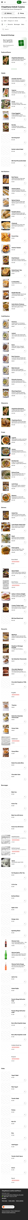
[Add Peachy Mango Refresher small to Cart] (24, 1016)
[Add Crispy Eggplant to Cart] (24, 119)
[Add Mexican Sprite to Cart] (24, 958)
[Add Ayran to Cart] (24, 866)
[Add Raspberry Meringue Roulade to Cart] (24, 652)
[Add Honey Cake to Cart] (24, 733)
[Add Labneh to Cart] (24, 339)
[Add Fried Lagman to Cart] (24, 553)
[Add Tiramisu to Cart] (24, 709)
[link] (10, 24)
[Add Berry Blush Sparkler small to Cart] (24, 1039)
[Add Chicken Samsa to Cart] (24, 194)
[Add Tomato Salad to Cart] (24, 1103)
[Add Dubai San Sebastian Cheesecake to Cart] (24, 721)
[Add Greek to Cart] (24, 107)
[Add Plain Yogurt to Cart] (24, 1091)
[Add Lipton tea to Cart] (24, 981)
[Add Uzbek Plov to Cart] (24, 519)
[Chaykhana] (5, 2)
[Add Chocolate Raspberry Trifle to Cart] (24, 686)
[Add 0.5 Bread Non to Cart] (24, 287)
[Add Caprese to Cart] (24, 96)
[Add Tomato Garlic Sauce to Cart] (24, 1161)
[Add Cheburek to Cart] (24, 229)
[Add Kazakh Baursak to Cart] (24, 298)
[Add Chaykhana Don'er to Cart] (24, 426)
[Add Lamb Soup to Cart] (24, 489)
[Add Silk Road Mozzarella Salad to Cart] (24, 165)
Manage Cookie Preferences (8, 1212)
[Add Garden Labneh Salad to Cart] (24, 154)
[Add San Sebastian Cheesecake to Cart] (24, 663)
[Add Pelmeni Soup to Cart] (24, 478)
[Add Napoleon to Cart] (24, 640)
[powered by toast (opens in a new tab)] (8, 1207)
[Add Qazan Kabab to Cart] (24, 576)
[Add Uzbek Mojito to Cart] (24, 993)
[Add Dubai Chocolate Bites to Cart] (24, 767)
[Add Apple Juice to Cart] (24, 912)
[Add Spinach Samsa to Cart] (24, 206)
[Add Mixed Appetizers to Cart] (24, 397)
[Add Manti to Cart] (24, 542)
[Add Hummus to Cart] (24, 327)
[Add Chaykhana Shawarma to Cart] (24, 63)
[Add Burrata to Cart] (24, 130)
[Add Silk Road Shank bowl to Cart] (24, 623)
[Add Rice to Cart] (24, 1137)
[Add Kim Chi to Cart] (24, 1126)
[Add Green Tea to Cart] (24, 808)
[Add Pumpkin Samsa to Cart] (24, 217)
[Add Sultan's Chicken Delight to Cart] (24, 599)
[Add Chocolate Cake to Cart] (24, 779)
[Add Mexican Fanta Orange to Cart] (24, 970)
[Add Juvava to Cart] (24, 455)
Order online (11, 1200)
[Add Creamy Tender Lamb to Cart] (24, 611)
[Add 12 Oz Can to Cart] (24, 889)
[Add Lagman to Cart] (24, 443)
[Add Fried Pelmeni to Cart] (24, 264)
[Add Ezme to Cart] (24, 350)
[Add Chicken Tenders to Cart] (24, 252)
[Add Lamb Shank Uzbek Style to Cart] (24, 530)
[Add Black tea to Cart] (24, 796)
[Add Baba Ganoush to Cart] (24, 374)
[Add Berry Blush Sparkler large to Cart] (24, 1027)
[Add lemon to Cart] (24, 1172)
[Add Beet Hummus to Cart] (24, 362)
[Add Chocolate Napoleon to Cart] (24, 675)
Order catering (19, 1200)
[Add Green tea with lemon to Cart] (24, 831)
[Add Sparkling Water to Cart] (24, 935)
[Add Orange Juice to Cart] (24, 923)
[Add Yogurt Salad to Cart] (24, 1080)
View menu (4, 1200)
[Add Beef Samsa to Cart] (24, 183)
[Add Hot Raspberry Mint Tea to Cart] (24, 877)
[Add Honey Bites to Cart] (24, 756)
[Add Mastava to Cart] (24, 501)
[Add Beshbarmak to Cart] (24, 466)
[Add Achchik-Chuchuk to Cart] (24, 84)
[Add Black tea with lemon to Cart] (24, 819)
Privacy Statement (15, 1211)
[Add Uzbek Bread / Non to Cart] (24, 275)
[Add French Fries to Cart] (24, 240)
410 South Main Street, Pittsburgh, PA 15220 (12, 1195)
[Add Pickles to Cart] (24, 1114)
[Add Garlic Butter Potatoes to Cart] (24, 310)
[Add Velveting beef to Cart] (24, 142)
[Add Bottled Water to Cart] (24, 900)
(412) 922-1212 (5, 1193)
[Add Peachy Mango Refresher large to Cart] (24, 1004)
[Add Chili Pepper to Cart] (24, 1149)
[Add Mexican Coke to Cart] (24, 947)
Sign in (24, 2)
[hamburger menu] (2, 2)
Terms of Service (6, 1211)
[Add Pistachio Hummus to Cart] (24, 385)
